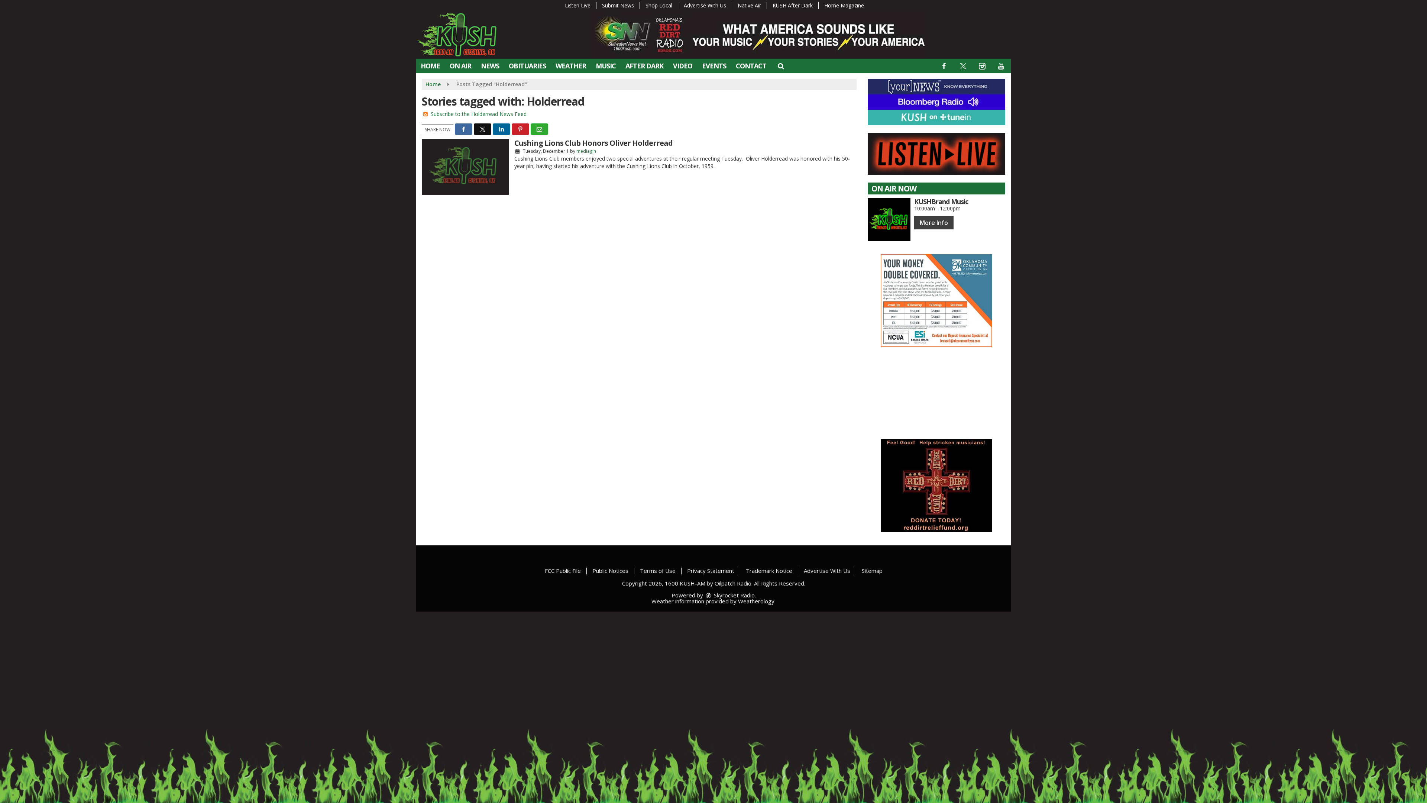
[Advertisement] (936, 300)
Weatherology (756, 601)
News (490, 65)
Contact (751, 65)
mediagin (586, 151)
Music (606, 65)
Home (430, 65)
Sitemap (872, 570)
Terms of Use (658, 570)
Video (682, 65)
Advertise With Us (705, 5)
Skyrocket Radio (733, 595)
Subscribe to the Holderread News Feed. (479, 113)
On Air (460, 65)
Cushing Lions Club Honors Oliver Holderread (593, 143)
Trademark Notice (769, 570)
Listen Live (577, 5)
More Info (934, 223)
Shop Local (658, 5)
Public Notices (610, 570)
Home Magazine (844, 5)
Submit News (618, 5)
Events (714, 65)
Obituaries (527, 65)
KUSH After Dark (793, 5)
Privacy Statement (710, 570)
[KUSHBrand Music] (889, 219)
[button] (780, 65)
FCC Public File (563, 570)
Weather (571, 65)
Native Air (749, 5)
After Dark (644, 65)
